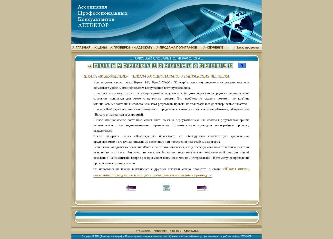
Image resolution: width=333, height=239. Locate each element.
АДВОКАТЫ (144, 47)
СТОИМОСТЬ (143, 231)
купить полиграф (143, 236)
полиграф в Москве (123, 236)
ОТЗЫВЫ (175, 231)
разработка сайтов (229, 236)
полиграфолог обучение (165, 236)
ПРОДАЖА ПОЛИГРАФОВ (178, 47)
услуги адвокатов (209, 236)
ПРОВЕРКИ (122, 47)
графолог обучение (189, 236)
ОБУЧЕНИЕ (215, 47)
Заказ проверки (247, 47)
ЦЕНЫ (102, 47)
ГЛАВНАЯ (83, 47)
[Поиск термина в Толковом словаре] (242, 66)
